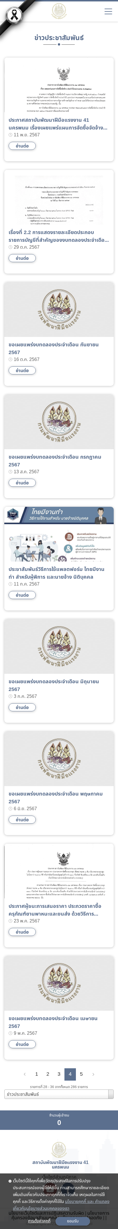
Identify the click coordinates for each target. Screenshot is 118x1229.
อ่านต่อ (22, 146)
